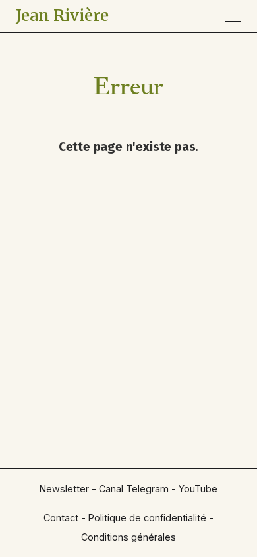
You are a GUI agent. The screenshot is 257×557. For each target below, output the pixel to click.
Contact (60, 517)
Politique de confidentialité (147, 517)
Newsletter (64, 488)
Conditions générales (128, 536)
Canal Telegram (134, 488)
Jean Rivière (62, 15)
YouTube (198, 488)
